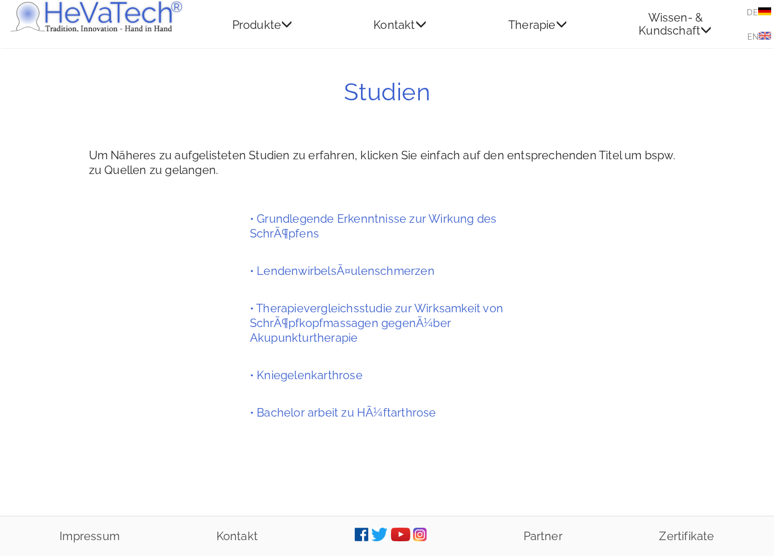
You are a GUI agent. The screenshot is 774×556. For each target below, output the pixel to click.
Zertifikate (686, 536)
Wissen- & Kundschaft (671, 24)
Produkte (257, 24)
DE (752, 12)
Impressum (89, 536)
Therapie (532, 24)
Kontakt (394, 24)
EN (753, 36)
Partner (543, 536)
